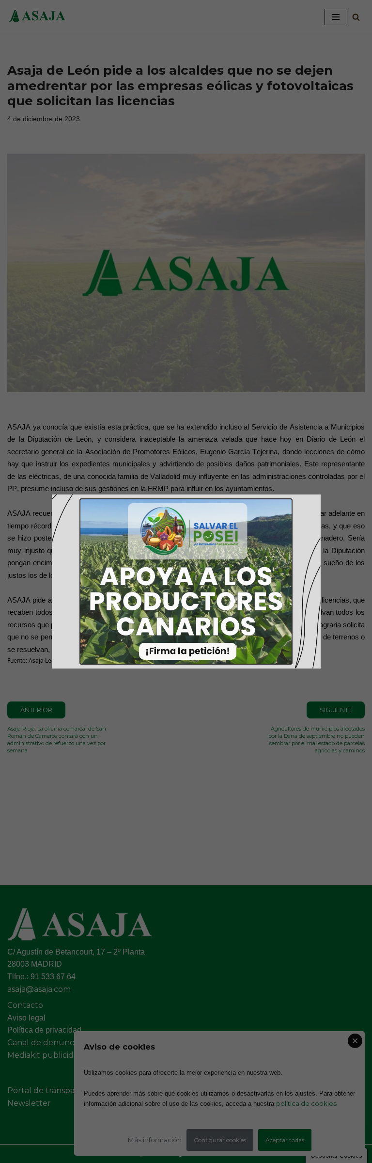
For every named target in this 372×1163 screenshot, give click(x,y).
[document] (186, 581)
